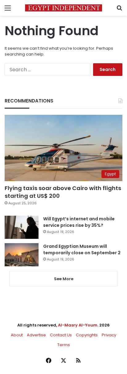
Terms (63, 345)
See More (63, 279)
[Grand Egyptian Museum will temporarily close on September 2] (22, 254)
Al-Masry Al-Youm (77, 325)
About (17, 335)
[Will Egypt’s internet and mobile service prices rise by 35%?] (22, 227)
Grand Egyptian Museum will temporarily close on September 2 (82, 249)
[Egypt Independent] (63, 7)
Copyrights (87, 335)
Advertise (36, 335)
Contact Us (61, 335)
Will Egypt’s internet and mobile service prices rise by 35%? (79, 222)
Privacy (109, 335)
